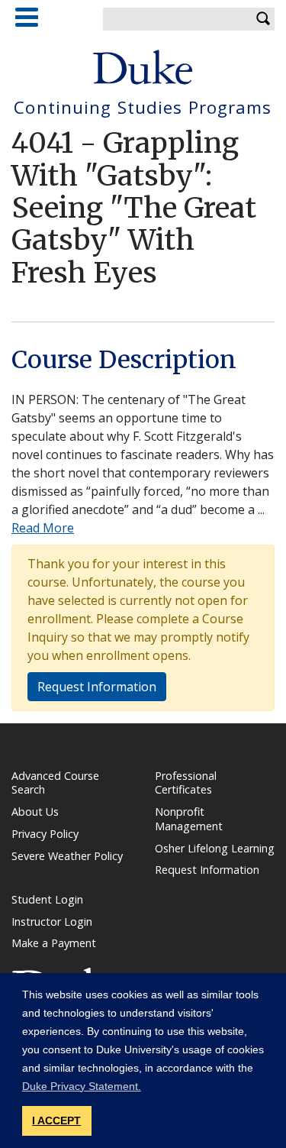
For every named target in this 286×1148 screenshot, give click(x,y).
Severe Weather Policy (67, 856)
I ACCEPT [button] (56, 1120)
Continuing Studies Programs (143, 108)
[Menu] (26, 17)
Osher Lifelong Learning (215, 848)
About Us (35, 811)
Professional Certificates (186, 782)
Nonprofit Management (189, 818)
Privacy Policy (45, 833)
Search (263, 19)
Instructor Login (51, 921)
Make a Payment (53, 943)
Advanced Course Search (55, 782)
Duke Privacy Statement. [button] (81, 1086)
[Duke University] (143, 67)
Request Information (96, 686)
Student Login (47, 899)
